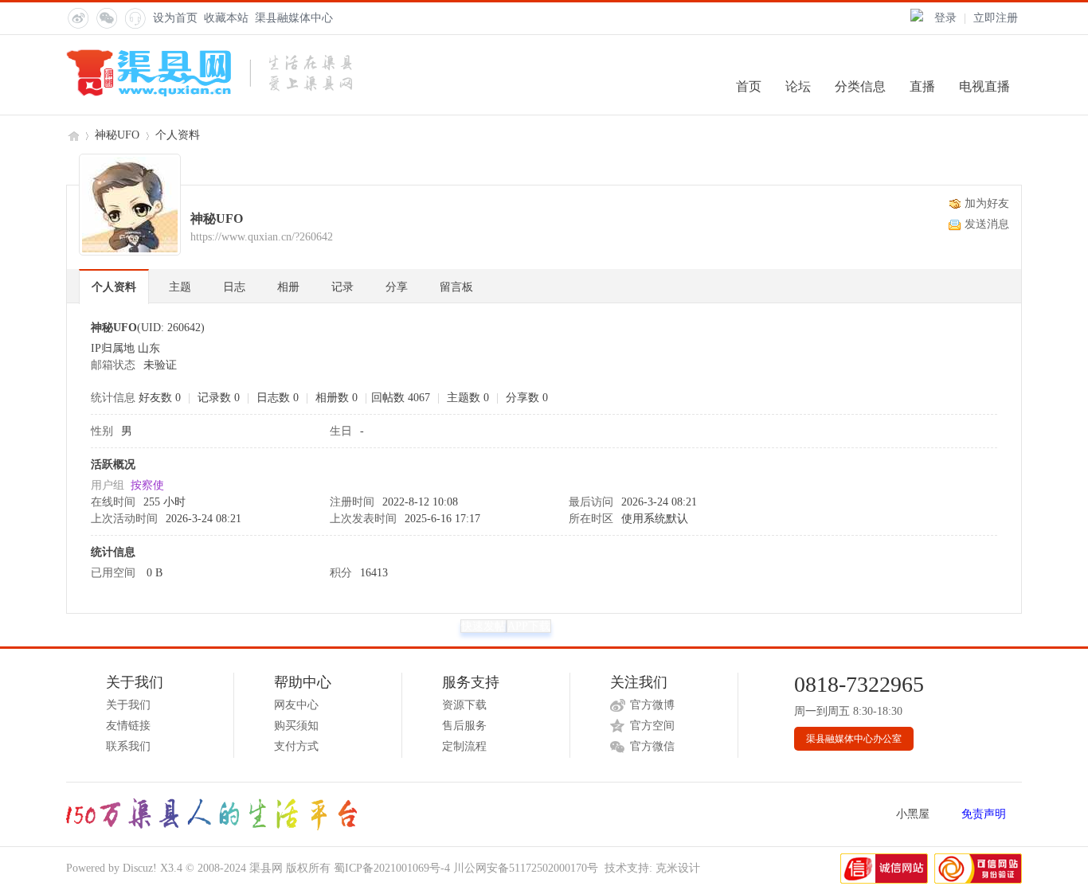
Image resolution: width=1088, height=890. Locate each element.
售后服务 (464, 726)
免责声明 (983, 814)
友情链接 (128, 726)
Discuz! (140, 868)
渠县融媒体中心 (294, 18)
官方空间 (652, 726)
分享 (396, 287)
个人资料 (114, 287)
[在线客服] (134, 17)
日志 (234, 287)
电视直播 (984, 86)
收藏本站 (226, 18)
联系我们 (128, 746)
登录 (945, 18)
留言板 (456, 287)
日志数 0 (277, 398)
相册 (288, 287)
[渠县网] (209, 94)
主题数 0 (468, 398)
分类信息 (860, 86)
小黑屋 (912, 814)
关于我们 (128, 705)
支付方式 (296, 746)
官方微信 (652, 746)
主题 (180, 287)
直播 (922, 86)
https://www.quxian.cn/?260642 (261, 237)
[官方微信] (106, 17)
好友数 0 (160, 398)
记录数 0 (219, 398)
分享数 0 (527, 398)
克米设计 (678, 868)
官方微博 (652, 705)
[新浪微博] (77, 17)
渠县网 (72, 134)
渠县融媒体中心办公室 (854, 738)
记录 (342, 287)
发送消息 (987, 224)
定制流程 (464, 746)
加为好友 (987, 203)
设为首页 (175, 18)
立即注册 (995, 18)
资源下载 (464, 705)
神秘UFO (117, 135)
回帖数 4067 (400, 398)
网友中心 (296, 705)
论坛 (798, 86)
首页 (748, 86)
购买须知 (296, 726)
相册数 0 (336, 398)
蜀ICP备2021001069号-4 (392, 868)
